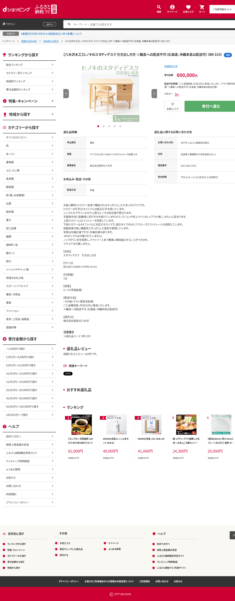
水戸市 (68, 373)
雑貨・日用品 (13, 294)
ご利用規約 (144, 581)
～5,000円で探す (15, 349)
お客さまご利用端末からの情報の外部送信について (109, 581)
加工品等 (11, 228)
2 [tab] (104, 126)
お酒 (8, 203)
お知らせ (11, 477)
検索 (159, 11)
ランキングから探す (16, 543)
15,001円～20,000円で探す (21, 382)
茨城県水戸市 (171, 66)
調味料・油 (12, 244)
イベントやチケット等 (17, 269)
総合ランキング (14, 64)
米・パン (10, 154)
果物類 (10, 162)
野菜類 (10, 187)
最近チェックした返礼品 (71, 549)
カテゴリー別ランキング (19, 73)
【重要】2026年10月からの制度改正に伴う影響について (51, 33)
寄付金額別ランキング (18, 89)
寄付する (64, 555)
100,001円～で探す (17, 415)
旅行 (8, 261)
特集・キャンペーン (23, 101)
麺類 (8, 236)
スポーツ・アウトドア (17, 286)
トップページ (9, 41)
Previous (66, 93)
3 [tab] (109, 126)
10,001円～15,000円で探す (21, 373)
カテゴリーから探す (16, 555)
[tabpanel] (110, 94)
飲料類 (10, 211)
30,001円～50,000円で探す (21, 398)
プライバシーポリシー (18, 502)
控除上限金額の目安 (17, 444)
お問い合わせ (13, 486)
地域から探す (19, 114)
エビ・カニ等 (12, 170)
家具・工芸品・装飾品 (17, 319)
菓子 (8, 220)
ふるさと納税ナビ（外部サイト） (171, 567)
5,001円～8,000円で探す (20, 357)
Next (154, 93)
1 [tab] (98, 126)
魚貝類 (10, 178)
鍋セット (10, 253)
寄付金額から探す (16, 561)
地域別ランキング (15, 81)
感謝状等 (11, 327)
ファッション (12, 311)
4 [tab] (115, 126)
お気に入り (188, 11)
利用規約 (11, 494)
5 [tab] (120, 126)
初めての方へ (13, 436)
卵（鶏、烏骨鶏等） (15, 195)
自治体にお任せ (51, 41)
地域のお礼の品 (29, 41)
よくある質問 (13, 469)
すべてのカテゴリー (16, 137)
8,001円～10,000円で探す (21, 365)
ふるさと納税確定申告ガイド (21, 453)
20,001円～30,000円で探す (21, 390)
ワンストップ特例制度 (18, 461)
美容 (8, 302)
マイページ (172, 11)
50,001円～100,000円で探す (22, 406)
